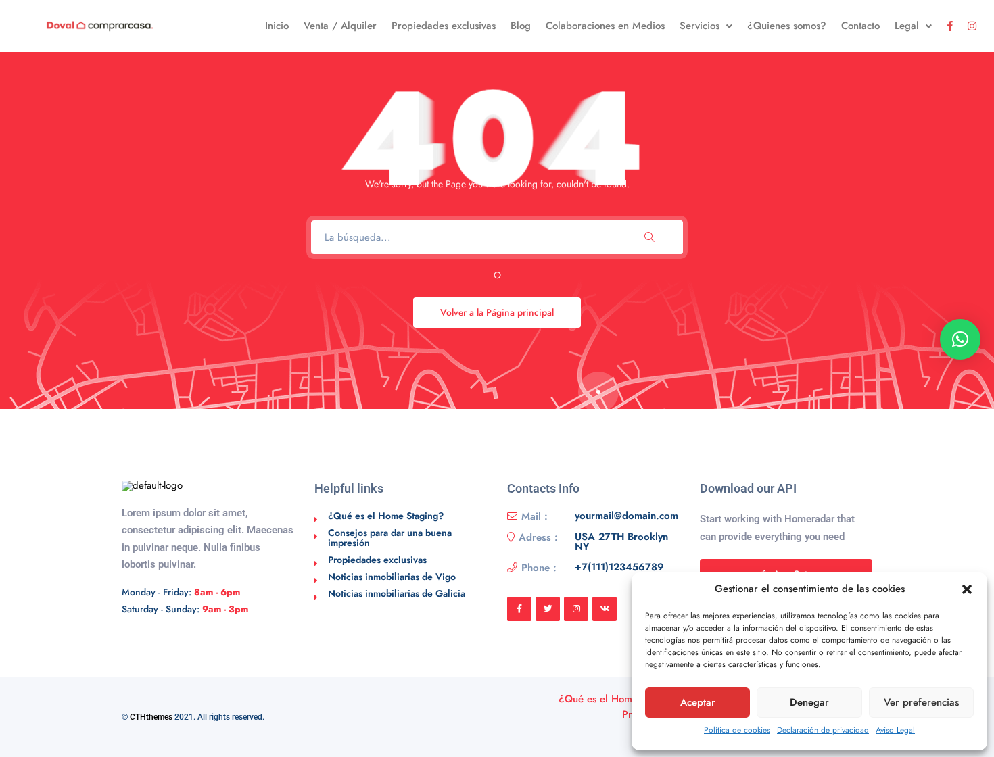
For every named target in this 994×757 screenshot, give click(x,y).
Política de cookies (737, 730)
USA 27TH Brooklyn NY (621, 542)
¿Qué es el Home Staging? (386, 515)
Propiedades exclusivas (444, 25)
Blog (521, 25)
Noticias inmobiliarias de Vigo (392, 576)
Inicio (277, 25)
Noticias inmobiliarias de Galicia (396, 593)
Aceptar (697, 702)
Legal (907, 25)
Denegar (809, 702)
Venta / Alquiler (340, 25)
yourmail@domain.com (626, 516)
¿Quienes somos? (786, 25)
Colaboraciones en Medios (605, 25)
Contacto (860, 25)
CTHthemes (151, 717)
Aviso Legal (895, 730)
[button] (967, 589)
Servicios (699, 25)
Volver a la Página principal (497, 312)
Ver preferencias (921, 702)
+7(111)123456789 (619, 567)
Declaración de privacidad (823, 730)
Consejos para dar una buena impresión (390, 538)
